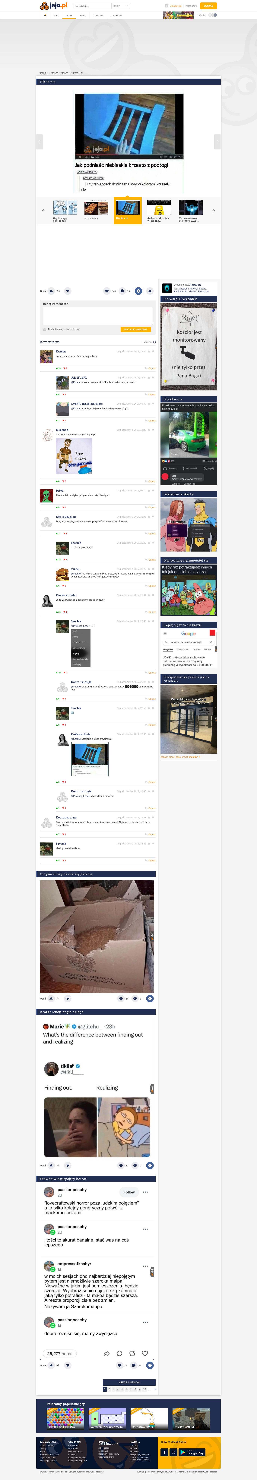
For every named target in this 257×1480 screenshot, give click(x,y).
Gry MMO (74, 1441)
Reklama (134, 1449)
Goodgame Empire (76, 1458)
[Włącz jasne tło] (210, 15)
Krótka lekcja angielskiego (61, 1012)
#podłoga (184, 288)
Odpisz (152, 368)
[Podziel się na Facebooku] (138, 291)
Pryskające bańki (48, 1458)
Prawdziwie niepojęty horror (63, 1179)
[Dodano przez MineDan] (74, 475)
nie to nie (77, 73)
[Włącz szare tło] (212, 15)
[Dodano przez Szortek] (80, 666)
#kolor (193, 288)
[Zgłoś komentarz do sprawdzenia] (149, 351)
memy (54, 73)
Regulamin (135, 1452)
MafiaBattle (73, 1449)
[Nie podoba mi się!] (72, 291)
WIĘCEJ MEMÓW (129, 1382)
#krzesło (201, 288)
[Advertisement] (128, 252)
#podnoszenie (181, 291)
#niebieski (203, 291)
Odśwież (147, 342)
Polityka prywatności (139, 1455)
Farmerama (73, 1446)
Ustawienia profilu (106, 1457)
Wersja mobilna (47, 1446)
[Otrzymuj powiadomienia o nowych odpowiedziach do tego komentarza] (154, 377)
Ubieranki (116, 15)
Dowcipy (98, 15)
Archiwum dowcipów (49, 1455)
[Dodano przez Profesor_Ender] (90, 775)
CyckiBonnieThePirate (87, 403)
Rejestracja (103, 1448)
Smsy (42, 1452)
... (149, 1389)
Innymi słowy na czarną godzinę (66, 874)
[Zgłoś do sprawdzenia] (150, 291)
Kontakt (133, 1446)
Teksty (43, 1449)
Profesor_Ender (66, 595)
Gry (56, 15)
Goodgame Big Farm (77, 1461)
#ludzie (193, 291)
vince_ (75, 569)
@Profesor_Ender (80, 626)
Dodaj (208, 5)
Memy (69, 15)
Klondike (72, 1455)
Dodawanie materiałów (108, 1454)
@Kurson (76, 382)
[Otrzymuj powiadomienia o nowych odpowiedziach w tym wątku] (154, 351)
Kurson (61, 351)
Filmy (83, 15)
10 (144, 1389)
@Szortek (76, 573)
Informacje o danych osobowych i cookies (140, 1459)
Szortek (76, 543)
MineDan (62, 430)
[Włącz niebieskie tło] (215, 15)
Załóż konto (191, 6)
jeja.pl (43, 73)
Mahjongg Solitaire (48, 1461)
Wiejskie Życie (74, 1452)
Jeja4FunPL (79, 377)
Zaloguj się (176, 6)
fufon (60, 490)
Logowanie (103, 1451)
